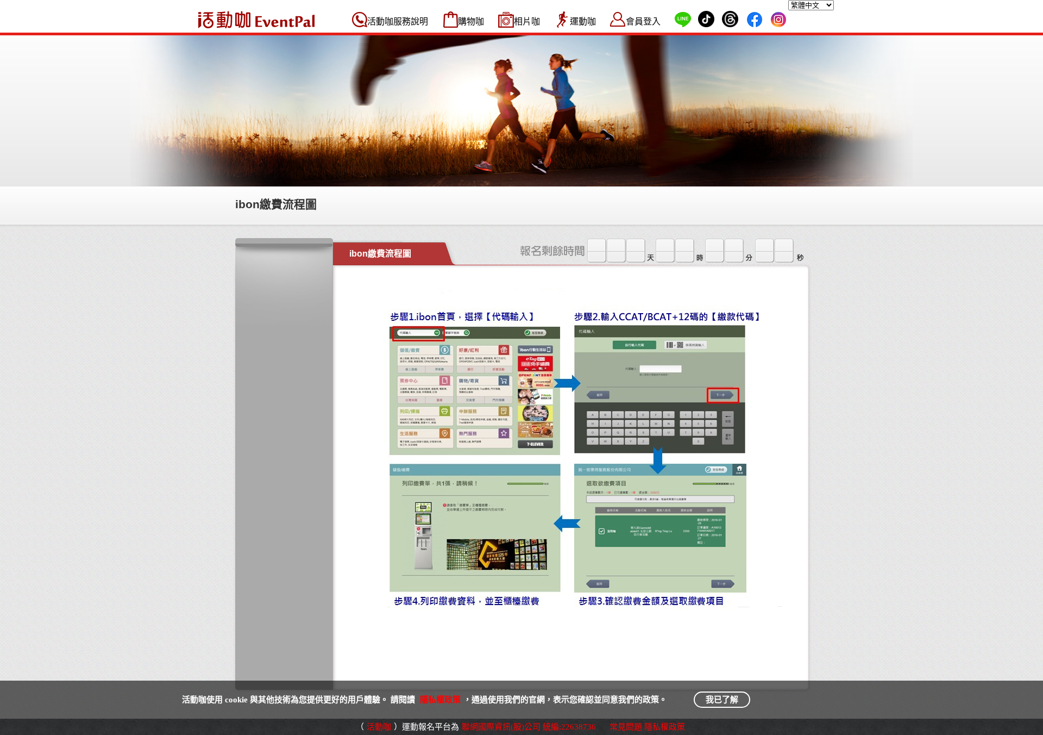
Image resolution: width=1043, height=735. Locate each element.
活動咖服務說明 (397, 21)
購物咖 (471, 21)
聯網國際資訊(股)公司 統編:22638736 (529, 726)
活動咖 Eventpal (256, 19)
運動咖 (583, 21)
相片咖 (527, 21)
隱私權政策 (440, 699)
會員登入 (643, 21)
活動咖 (379, 726)
